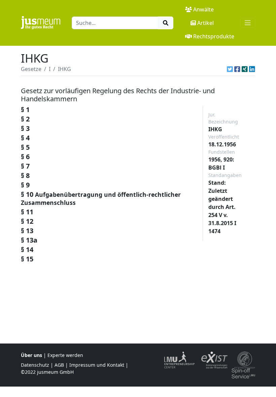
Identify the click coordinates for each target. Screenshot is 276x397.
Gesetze (31, 69)
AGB (59, 365)
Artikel (205, 23)
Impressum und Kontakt (96, 365)
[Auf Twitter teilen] (230, 69)
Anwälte (203, 9)
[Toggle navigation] (247, 23)
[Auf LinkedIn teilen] (252, 69)
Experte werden (65, 355)
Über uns (31, 355)
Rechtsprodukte (213, 36)
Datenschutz (35, 365)
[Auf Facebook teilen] (237, 69)
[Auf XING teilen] (245, 69)
